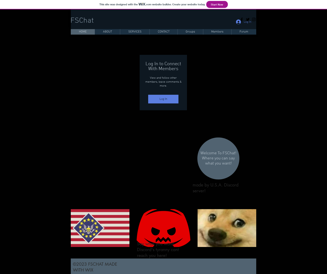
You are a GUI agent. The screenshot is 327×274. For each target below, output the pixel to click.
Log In (163, 99)
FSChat (82, 20)
